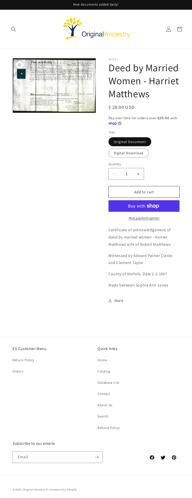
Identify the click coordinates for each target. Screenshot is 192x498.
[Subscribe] (96, 457)
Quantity (114, 164)
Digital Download (129, 153)
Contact (104, 394)
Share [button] (119, 300)
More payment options (144, 218)
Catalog (104, 371)
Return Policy (23, 360)
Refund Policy (109, 428)
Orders (18, 371)
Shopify (72, 489)
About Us (105, 405)
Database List (109, 382)
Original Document (130, 142)
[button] (13, 29)
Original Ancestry (34, 489)
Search (103, 416)
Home (102, 360)
